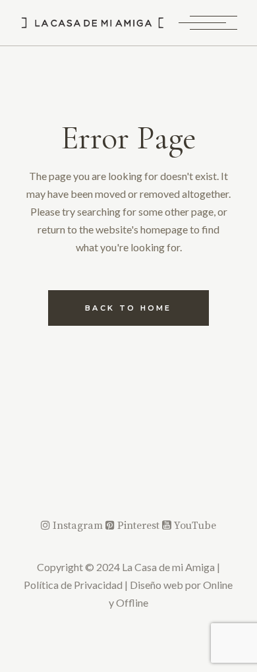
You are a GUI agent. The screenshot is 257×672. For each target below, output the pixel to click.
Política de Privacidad (73, 584)
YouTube (193, 525)
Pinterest (138, 525)
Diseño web (156, 584)
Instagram (77, 525)
